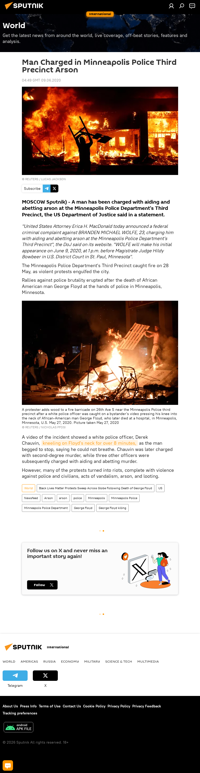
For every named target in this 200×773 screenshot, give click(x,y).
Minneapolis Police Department (46, 508)
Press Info (28, 706)
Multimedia (148, 661)
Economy (70, 661)
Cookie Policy (94, 706)
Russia (49, 661)
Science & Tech (118, 661)
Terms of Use (50, 706)
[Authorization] (171, 6)
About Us (10, 706)
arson (63, 498)
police (77, 498)
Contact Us (72, 706)
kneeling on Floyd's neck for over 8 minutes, (89, 443)
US (160, 488)
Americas (29, 661)
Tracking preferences (20, 713)
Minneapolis (96, 498)
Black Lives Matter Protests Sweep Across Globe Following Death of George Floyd (95, 488)
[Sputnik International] (25, 10)
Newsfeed (31, 498)
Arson (48, 498)
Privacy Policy (119, 706)
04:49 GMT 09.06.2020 (41, 80)
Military (92, 661)
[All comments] (8, 765)
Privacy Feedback (146, 706)
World (28, 488)
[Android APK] (18, 728)
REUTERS (31, 179)
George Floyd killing (112, 508)
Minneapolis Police (124, 498)
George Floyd (83, 508)
